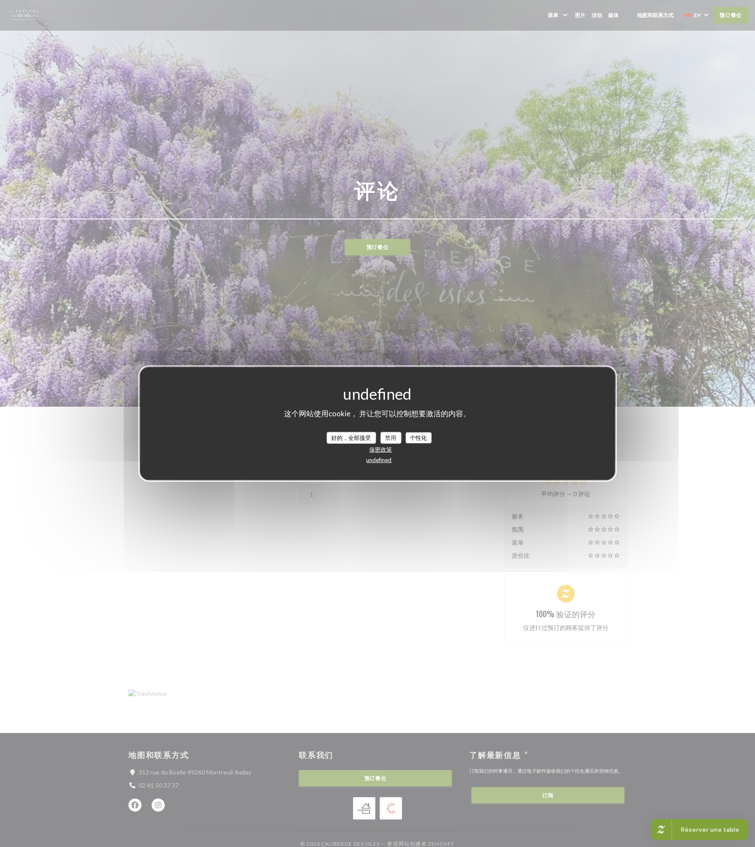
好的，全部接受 (351, 437)
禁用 (390, 437)
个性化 (418, 437)
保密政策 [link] (380, 449)
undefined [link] (378, 459)
